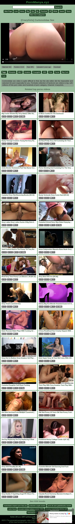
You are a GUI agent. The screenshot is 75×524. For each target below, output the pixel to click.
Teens (68, 11)
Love (16, 11)
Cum (3, 76)
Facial (57, 72)
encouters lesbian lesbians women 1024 (30, 509)
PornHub (44, 11)
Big (28, 11)
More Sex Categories (37, 15)
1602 (44, 72)
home (12, 517)
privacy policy (31, 517)
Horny (22, 11)
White (55, 11)
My (37, 11)
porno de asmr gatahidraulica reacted (59, 505)
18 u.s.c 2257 (20, 517)
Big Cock (65, 72)
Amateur (27, 72)
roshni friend (12, 509)
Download (57, 67)
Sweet (62, 11)
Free (50, 72)
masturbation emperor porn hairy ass (15, 505)
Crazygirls (36, 72)
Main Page (8, 11)
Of (50, 11)
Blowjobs (12, 72)
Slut (32, 11)
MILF (20, 72)
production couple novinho (37, 505)
